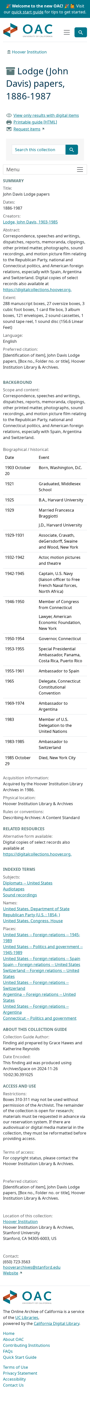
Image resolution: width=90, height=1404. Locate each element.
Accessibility (14, 1379)
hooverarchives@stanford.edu (31, 1267)
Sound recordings (20, 895)
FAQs (8, 1351)
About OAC (13, 1339)
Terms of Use (15, 1367)
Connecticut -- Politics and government (39, 1018)
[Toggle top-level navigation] (67, 32)
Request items (27, 129)
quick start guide (28, 12)
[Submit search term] (72, 150)
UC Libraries (26, 1317)
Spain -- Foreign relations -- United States (41, 964)
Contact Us (13, 1385)
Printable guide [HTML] (35, 122)
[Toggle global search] (80, 32)
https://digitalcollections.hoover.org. (37, 289)
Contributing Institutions (26, 1345)
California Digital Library (56, 1323)
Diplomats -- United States (27, 883)
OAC (28, 30)
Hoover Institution (29, 52)
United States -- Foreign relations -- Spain (41, 958)
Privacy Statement (20, 1373)
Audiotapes (13, 889)
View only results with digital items (46, 115)
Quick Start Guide (19, 1357)
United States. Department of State (36, 909)
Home (8, 1333)
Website (10, 1273)
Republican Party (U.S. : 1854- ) (31, 915)
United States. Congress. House (33, 920)
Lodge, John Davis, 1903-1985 (30, 222)
